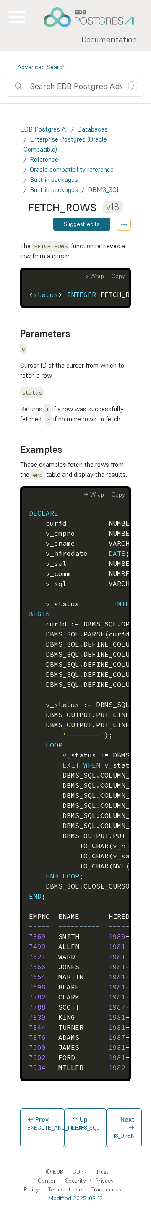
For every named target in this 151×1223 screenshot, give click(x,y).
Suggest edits (82, 224)
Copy (118, 276)
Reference (44, 159)
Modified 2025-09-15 (75, 1198)
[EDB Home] (93, 17)
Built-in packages (54, 179)
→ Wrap (93, 276)
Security (75, 1180)
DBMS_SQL (104, 189)
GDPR (80, 1172)
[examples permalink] (66, 450)
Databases (92, 129)
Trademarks (106, 1189)
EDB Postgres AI (44, 129)
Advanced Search (41, 67)
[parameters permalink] (74, 334)
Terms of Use (65, 1189)
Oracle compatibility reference (72, 169)
